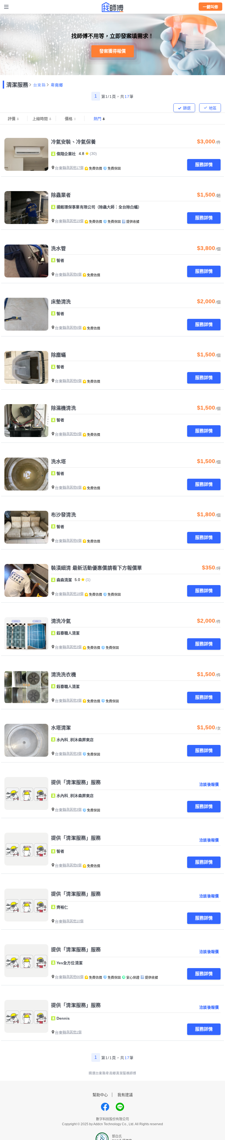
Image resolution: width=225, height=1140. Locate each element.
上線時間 (40, 119)
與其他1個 (73, 1032)
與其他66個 (74, 977)
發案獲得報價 (112, 51)
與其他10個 (74, 921)
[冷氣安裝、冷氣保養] (26, 154)
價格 (68, 119)
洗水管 (58, 248)
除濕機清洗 (63, 408)
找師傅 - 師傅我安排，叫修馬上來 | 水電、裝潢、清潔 (112, 7)
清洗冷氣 (61, 621)
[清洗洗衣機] (26, 687)
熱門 (97, 119)
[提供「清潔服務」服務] (26, 793)
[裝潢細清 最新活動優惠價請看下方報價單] (26, 580)
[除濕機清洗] (26, 420)
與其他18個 (74, 594)
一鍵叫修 (210, 7)
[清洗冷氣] (26, 633)
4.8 (81, 153)
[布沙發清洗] (26, 527)
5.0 (77, 579)
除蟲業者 (61, 195)
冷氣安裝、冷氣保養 (73, 142)
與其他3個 (73, 647)
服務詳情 (204, 164)
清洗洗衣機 (63, 674)
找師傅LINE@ (120, 1107)
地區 (212, 108)
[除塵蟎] (26, 367)
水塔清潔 (61, 728)
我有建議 (125, 1095)
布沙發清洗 (63, 515)
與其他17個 (74, 168)
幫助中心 (100, 1095)
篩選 (187, 108)
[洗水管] (26, 261)
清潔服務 (17, 85)
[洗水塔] (26, 474)
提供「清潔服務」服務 (76, 782)
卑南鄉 (57, 85)
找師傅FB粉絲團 (105, 1107)
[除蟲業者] (26, 207)
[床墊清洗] (26, 314)
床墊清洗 (61, 302)
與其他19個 (74, 221)
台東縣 (39, 85)
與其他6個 (73, 274)
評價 (11, 119)
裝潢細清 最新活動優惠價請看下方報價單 (96, 568)
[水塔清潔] (26, 740)
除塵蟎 (58, 355)
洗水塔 (58, 461)
